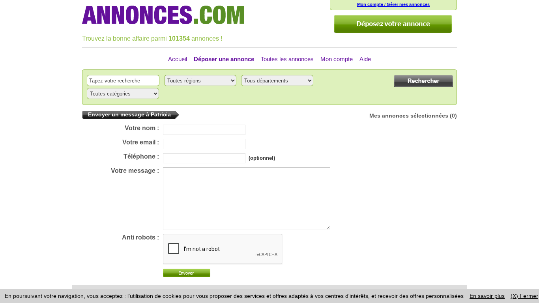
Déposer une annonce (224, 59)
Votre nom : (142, 128)
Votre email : (140, 142)
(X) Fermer (524, 296)
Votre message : (135, 170)
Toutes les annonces (287, 59)
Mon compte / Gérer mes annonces (393, 4)
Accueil (177, 59)
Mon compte (336, 59)
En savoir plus (487, 296)
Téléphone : (141, 156)
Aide (365, 59)
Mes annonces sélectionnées (408, 115)
